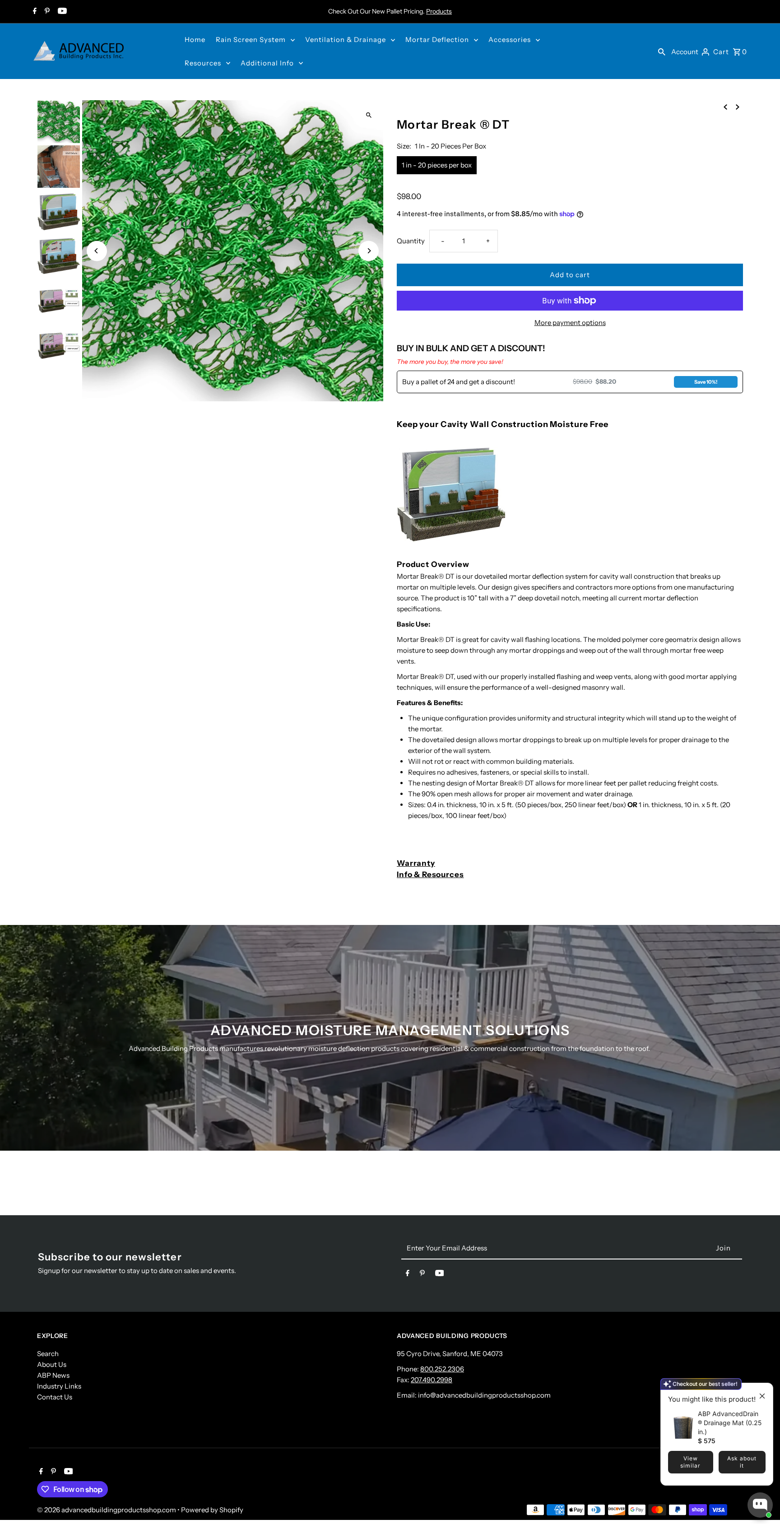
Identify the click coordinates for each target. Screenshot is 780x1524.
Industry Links (59, 1386)
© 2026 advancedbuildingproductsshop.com (107, 1509)
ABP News (53, 1375)
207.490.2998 (431, 1379)
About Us (51, 1364)
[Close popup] (759, 1391)
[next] (737, 106)
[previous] (725, 106)
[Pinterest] (46, 12)
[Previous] (97, 251)
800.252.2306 (442, 1369)
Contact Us (54, 1397)
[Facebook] (34, 12)
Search (48, 1353)
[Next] (368, 251)
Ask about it (742, 1462)
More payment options (570, 322)
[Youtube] (61, 12)
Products (439, 11)
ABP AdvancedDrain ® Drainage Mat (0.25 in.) (729, 1423)
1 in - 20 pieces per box (437, 165)
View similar (690, 1462)
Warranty (416, 863)
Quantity (411, 241)
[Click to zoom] (368, 115)
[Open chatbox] (760, 1505)
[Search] (662, 51)
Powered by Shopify (212, 1509)
